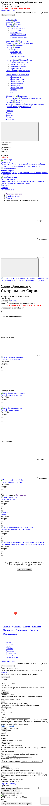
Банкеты (9, 115)
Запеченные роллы (18, 35)
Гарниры (9, 45)
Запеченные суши (17, 56)
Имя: (3, 733)
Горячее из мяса (16, 69)
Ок (3, 710)
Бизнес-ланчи (11, 71)
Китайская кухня (8, 179)
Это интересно (10, 634)
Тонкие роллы (16, 30)
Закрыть (5, 692)
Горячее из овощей (18, 66)
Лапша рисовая (16, 83)
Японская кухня (7, 170)
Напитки (9, 102)
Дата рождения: (7, 740)
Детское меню (12, 107)
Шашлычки (11, 96)
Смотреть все (21, 495)
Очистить (5, 677)
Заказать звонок (8, 15)
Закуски (9, 24)
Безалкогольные (7, 190)
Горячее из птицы (17, 64)
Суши (8, 49)
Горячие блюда (12, 60)
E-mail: (3, 715)
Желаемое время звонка (10, 761)
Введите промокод (8, 788)
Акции (8, 113)
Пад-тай (13, 90)
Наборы (9, 47)
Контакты (10, 119)
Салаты (9, 22)
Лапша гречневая (17, 79)
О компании (21, 630)
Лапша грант (15, 77)
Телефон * (5, 759)
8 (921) (8, 10)
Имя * (3, 756)
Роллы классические (18, 37)
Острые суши (15, 52)
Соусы (14, 173)
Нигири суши (16, 54)
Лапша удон (15, 85)
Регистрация (6, 743)
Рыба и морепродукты (19, 62)
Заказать (5, 766)
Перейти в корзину (8, 784)
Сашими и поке (12, 43)
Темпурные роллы (17, 28)
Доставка (9, 111)
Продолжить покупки (9, 804)
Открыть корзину (25, 804)
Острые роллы (16, 33)
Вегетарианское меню (15, 105)
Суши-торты (11, 41)
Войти (4, 728)
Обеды (8, 117)
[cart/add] (2, 310)
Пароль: (4, 717)
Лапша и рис (11, 75)
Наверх (4, 672)
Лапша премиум (17, 81)
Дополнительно (12, 98)
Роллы (8, 26)
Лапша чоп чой (16, 88)
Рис (11, 92)
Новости (34, 630)
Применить (6, 790)
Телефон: (4, 735)
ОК (3, 701)
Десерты (9, 100)
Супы (8, 20)
